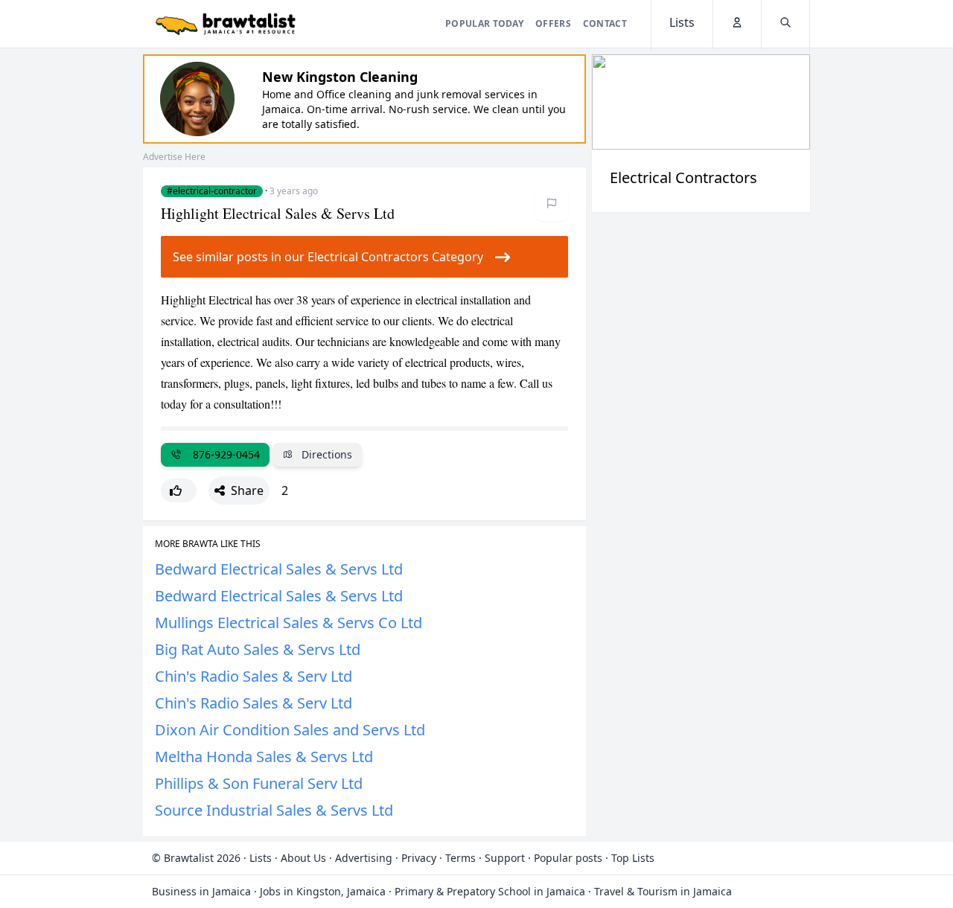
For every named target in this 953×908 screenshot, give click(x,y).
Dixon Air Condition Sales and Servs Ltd (290, 730)
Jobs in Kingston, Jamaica (323, 891)
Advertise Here (174, 156)
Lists (260, 858)
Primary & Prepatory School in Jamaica (490, 891)
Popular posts (568, 858)
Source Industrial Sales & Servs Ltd (274, 810)
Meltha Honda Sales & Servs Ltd (264, 756)
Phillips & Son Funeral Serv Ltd (259, 783)
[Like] (179, 490)
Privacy (418, 858)
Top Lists (632, 858)
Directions (325, 454)
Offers (553, 23)
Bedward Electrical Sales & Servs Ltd (279, 569)
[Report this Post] (551, 203)
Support (505, 858)
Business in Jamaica (201, 891)
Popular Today (484, 23)
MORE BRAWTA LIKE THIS (208, 544)
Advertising (363, 858)
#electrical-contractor (212, 191)
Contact (605, 23)
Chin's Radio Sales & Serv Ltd (253, 676)
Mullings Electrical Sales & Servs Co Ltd (288, 623)
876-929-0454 (223, 454)
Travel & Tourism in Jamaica (663, 891)
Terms (460, 858)
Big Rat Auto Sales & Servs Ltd (257, 649)
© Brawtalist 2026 (196, 858)
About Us (303, 858)
